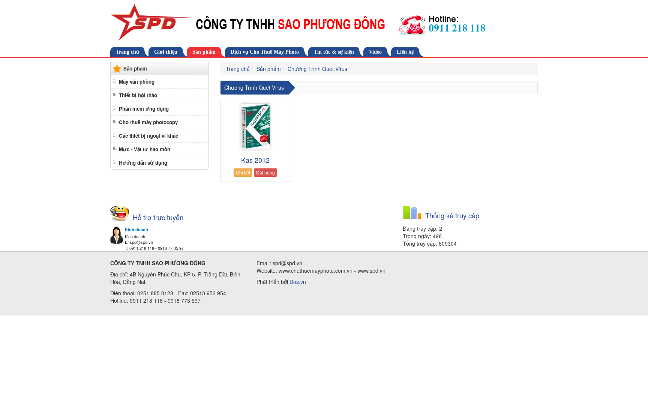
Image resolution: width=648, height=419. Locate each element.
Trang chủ (127, 52)
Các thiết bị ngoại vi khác (148, 135)
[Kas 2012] (255, 126)
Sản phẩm (204, 52)
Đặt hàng (265, 172)
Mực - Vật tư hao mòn (144, 149)
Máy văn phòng (136, 81)
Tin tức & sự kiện (334, 52)
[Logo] (324, 22)
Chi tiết (243, 172)
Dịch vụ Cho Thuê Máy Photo (265, 52)
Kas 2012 (255, 160)
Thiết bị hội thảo (138, 95)
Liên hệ (405, 52)
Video (375, 52)
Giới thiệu (165, 52)
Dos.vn (298, 281)
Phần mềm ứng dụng (144, 108)
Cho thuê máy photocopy (148, 122)
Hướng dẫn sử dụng (143, 162)
